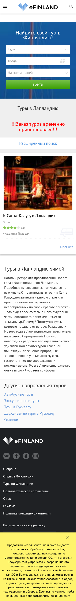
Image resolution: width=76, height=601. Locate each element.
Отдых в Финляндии (18, 476)
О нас (7, 499)
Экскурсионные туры (21, 401)
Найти (38, 85)
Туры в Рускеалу (17, 407)
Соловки (11, 420)
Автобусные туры (18, 394)
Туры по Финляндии (18, 484)
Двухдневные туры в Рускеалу (29, 413)
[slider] (11, 227)
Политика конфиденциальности (27, 513)
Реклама (9, 506)
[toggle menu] (5, 7)
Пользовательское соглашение (26, 491)
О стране (9, 469)
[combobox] (38, 49)
